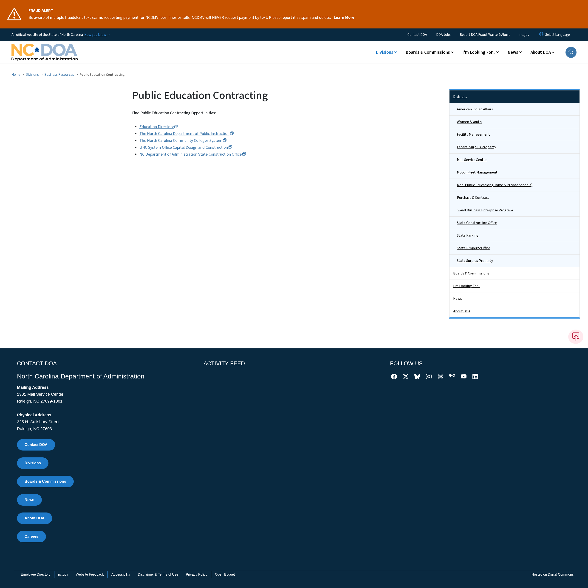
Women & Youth (469, 121)
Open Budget (225, 574)
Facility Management (473, 134)
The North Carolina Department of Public (184, 134)
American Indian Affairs (475, 109)
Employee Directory (36, 574)
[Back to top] (575, 337)
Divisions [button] (384, 52)
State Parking (467, 235)
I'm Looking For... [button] (478, 52)
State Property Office (473, 248)
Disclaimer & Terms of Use (158, 574)
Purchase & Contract (473, 197)
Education (156, 127)
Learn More (344, 17)
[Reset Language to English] (541, 34)
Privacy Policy (196, 574)
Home (15, 74)
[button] (571, 52)
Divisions (32, 74)
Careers (31, 536)
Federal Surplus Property (476, 147)
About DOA (461, 311)
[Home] (44, 47)
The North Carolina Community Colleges (180, 140)
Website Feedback (90, 574)
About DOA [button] (541, 52)
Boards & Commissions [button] (428, 52)
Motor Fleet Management (477, 172)
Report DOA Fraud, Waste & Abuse (485, 34)
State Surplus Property (475, 260)
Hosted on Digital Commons (552, 574)
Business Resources (59, 74)
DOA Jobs (443, 34)
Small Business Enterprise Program (485, 210)
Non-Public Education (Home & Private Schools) (494, 185)
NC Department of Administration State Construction (190, 154)
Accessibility (120, 574)
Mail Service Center (472, 159)
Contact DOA (417, 34)
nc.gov (524, 34)
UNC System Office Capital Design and (183, 147)
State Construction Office (477, 222)
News (457, 298)
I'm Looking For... (466, 285)
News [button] (513, 52)
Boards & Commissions (471, 273)
